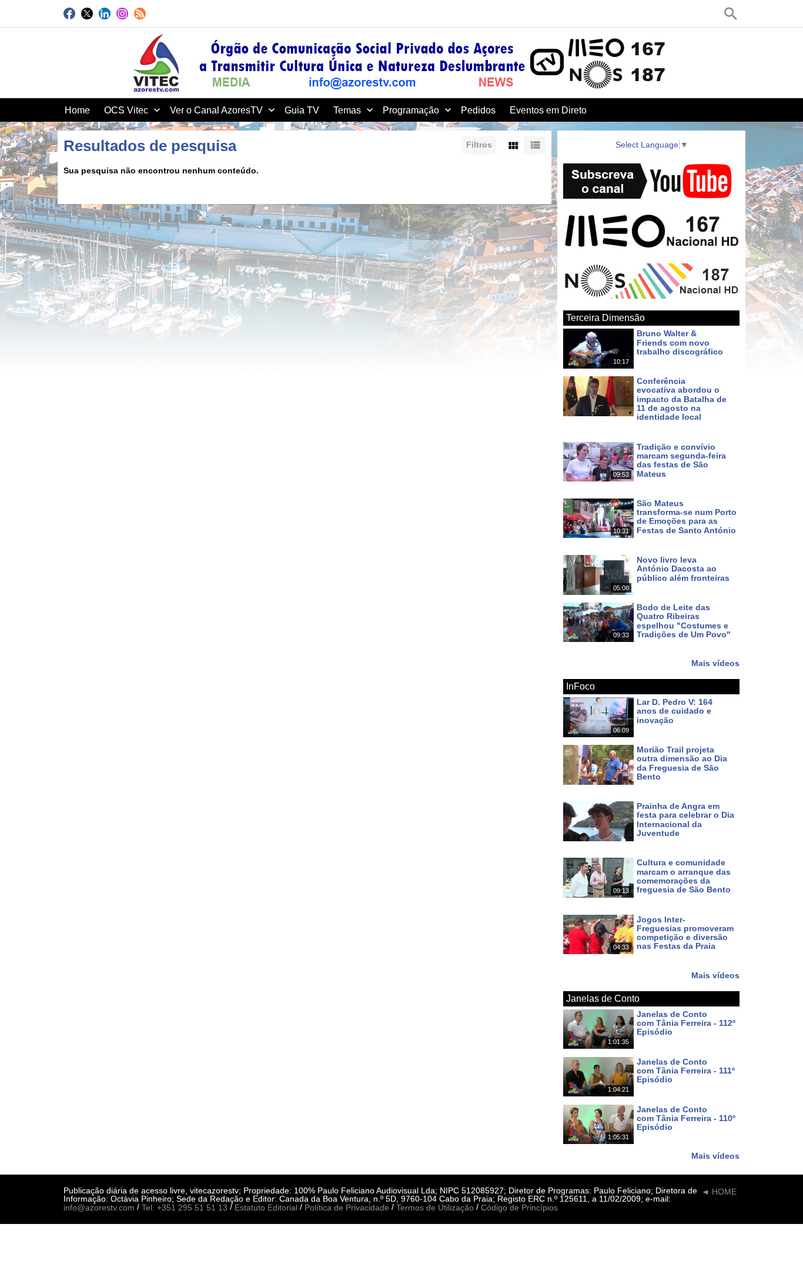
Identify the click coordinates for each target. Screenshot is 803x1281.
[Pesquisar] (731, 13)
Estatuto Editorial (266, 1208)
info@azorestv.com (99, 1208)
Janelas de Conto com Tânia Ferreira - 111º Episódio (686, 1071)
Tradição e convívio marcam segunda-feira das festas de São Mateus (681, 460)
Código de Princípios (519, 1208)
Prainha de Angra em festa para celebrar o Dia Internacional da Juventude (685, 819)
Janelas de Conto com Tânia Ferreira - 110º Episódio (686, 1118)
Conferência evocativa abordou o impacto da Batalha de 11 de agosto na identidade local (682, 399)
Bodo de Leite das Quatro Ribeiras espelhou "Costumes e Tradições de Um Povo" (684, 621)
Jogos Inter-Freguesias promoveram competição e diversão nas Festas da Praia (685, 933)
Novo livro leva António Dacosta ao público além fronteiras (683, 569)
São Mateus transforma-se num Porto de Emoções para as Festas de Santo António (687, 517)
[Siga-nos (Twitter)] (87, 13)
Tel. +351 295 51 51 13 (184, 1208)
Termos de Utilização (435, 1208)
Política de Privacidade (347, 1208)
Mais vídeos (715, 662)
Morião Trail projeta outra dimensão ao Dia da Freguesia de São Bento (682, 763)
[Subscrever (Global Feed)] (140, 13)
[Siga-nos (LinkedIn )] (105, 13)
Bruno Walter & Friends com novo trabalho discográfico (680, 343)
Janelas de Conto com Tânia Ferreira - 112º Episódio (686, 1023)
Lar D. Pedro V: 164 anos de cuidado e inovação (674, 711)
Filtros (479, 144)
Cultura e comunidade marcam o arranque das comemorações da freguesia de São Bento (684, 876)
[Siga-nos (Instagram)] (122, 13)
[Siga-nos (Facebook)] (69, 13)
